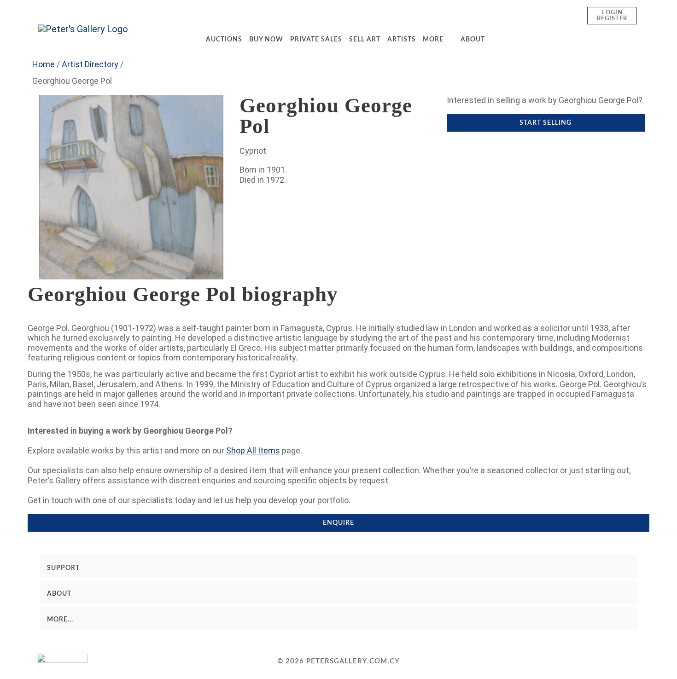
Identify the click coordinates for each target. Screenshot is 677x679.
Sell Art (364, 39)
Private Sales (316, 39)
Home (43, 64)
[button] (537, 15)
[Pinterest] (612, 661)
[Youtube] (592, 661)
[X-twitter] (573, 661)
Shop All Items (253, 450)
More (433, 39)
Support (63, 568)
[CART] (564, 15)
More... (60, 619)
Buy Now (266, 39)
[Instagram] (553, 661)
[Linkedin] (632, 661)
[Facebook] (533, 661)
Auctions (224, 39)
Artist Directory (90, 64)
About (473, 39)
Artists (401, 39)
